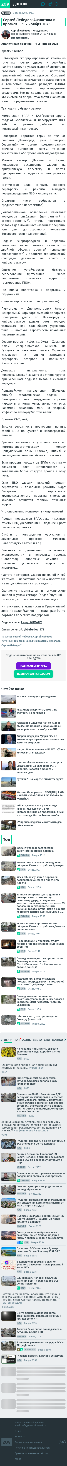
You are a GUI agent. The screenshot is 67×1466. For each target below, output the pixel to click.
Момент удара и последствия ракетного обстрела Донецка (35, 849)
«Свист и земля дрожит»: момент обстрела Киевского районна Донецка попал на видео (41, 926)
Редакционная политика (28, 1442)
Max (3, 1130)
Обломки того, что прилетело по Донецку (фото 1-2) (37, 1018)
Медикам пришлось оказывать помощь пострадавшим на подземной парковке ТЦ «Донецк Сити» (40, 981)
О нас (18, 1431)
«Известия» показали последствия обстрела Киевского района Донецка (40, 864)
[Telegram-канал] (50, 4)
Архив (18, 1459)
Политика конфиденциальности (32, 1447)
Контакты (20, 1436)
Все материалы (20, 37)
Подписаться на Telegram (33, 673)
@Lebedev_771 (34, 629)
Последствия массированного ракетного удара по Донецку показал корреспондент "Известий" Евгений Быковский (40, 1000)
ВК (59, 1127)
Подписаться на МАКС (33, 665)
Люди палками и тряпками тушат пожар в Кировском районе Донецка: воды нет (40, 943)
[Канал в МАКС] (43, 4)
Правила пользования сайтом (31, 1453)
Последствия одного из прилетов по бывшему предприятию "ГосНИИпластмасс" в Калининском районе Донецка (40, 963)
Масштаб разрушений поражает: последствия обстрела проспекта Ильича (38, 879)
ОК (9, 1130)
